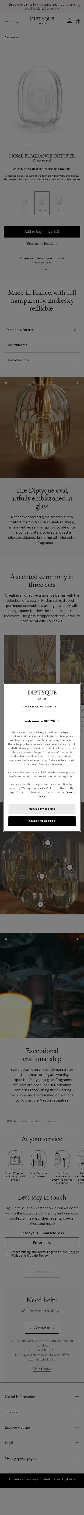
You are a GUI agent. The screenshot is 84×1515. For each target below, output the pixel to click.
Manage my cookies (42, 808)
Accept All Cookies (42, 820)
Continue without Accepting (40, 706)
